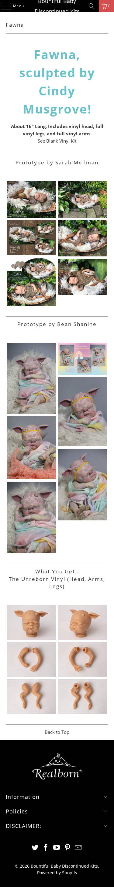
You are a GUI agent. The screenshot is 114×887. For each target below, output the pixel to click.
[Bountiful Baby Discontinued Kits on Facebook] (45, 847)
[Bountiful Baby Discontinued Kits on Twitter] (35, 847)
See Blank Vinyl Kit (57, 141)
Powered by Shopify (57, 872)
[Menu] (3, 6)
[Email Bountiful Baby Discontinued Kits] (78, 847)
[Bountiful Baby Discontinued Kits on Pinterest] (67, 847)
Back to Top (57, 732)
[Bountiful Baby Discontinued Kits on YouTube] (56, 847)
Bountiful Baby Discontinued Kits (57, 6)
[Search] (91, 6)
